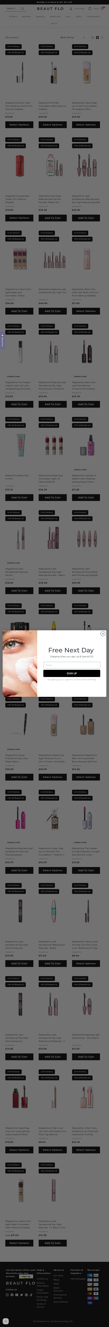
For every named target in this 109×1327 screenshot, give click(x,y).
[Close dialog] (103, 633)
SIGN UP (72, 673)
